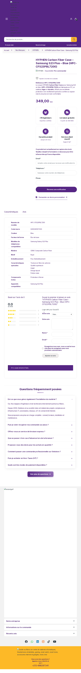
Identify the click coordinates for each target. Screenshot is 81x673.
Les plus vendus (72, 45)
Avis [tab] (24, 212)
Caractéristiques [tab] (11, 212)
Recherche (74, 39)
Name (45, 333)
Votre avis (46, 319)
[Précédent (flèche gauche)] (3, 334)
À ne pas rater (9, 45)
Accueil (6, 50)
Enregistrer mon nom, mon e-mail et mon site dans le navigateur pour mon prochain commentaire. (60, 348)
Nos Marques (20, 50)
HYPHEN (35, 50)
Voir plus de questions (39, 474)
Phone (38, 178)
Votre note (46, 313)
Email (38, 158)
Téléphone (40, 168)
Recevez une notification (56, 189)
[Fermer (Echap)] (74, 2)
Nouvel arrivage (40, 45)
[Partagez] (69, 2)
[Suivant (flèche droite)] (77, 334)
